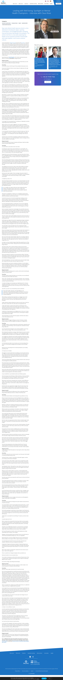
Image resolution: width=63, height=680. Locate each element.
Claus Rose (23, 42)
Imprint (32, 670)
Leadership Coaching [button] (33, 3)
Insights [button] (51, 3)
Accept (44, 678)
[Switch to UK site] (46, 1)
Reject (50, 678)
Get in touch (48, 81)
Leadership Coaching (31, 653)
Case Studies (46, 653)
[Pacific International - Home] (3, 2)
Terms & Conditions (25, 670)
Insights (52, 653)
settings (38, 678)
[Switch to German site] (50, 1)
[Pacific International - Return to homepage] (26, 662)
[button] (15, 3)
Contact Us (58, 3)
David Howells (4, 641)
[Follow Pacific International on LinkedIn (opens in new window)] (30, 656)
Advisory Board (39, 653)
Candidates (58, 0)
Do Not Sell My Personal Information (42, 670)
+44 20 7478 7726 (49, 77)
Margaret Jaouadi (13, 42)
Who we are (15, 3)
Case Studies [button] (46, 3)
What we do (21, 3)
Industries (26, 3)
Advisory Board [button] (40, 3)
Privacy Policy (17, 670)
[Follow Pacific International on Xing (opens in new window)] (33, 656)
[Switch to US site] (48, 1)
